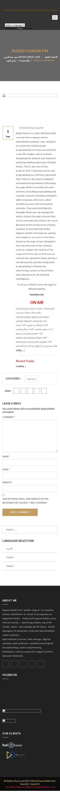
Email (6, 469)
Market (10, 566)
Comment (8, 417)
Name (6, 456)
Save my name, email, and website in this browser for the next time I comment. (25, 501)
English (10, 557)
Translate (28, 28)
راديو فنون (31, 378)
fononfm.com (37, 294)
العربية (9, 548)
